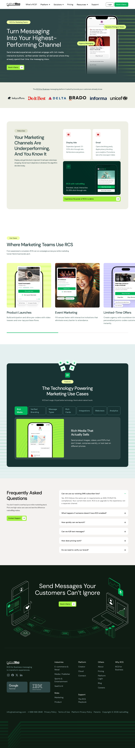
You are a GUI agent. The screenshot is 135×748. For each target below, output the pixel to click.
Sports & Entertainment (61, 680)
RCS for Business (43, 89)
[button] (45, 4)
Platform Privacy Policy (82, 712)
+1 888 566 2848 (35, 712)
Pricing (101, 671)
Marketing (59, 697)
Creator (81, 666)
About (100, 666)
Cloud (81, 671)
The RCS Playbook (82, 700)
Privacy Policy (50, 712)
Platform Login (102, 677)
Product (58, 702)
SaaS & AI (59, 686)
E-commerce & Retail (61, 668)
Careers (101, 687)
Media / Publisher (62, 674)
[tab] (21, 410)
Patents (97, 712)
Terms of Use (64, 712)
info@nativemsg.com (16, 712)
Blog (100, 683)
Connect (82, 675)
